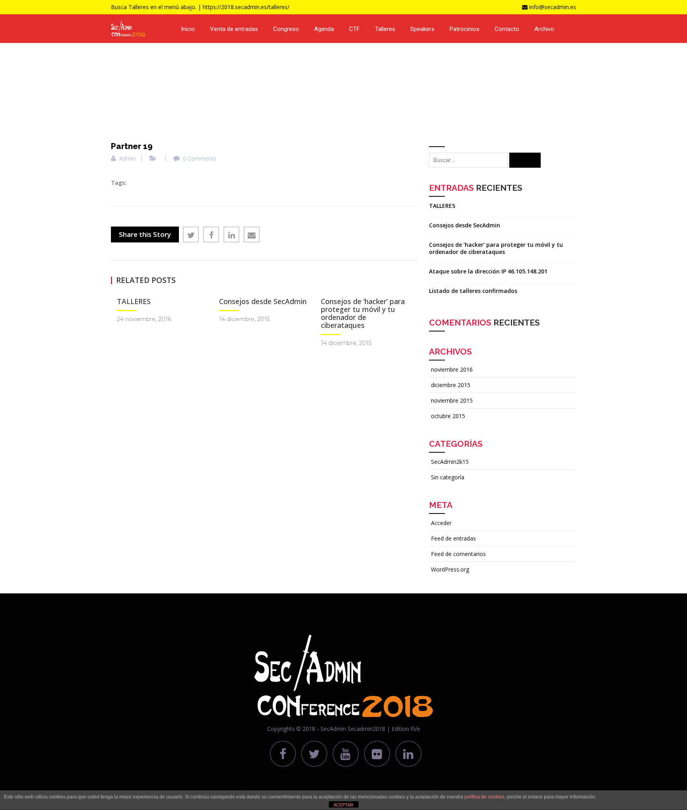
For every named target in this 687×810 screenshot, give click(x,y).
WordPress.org (450, 569)
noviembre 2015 (452, 400)
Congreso (286, 29)
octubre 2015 (448, 416)
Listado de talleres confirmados (473, 291)
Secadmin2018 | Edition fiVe (383, 728)
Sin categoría (447, 477)
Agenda (324, 29)
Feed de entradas (453, 538)
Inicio (188, 29)
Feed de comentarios (458, 554)
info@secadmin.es (552, 7)
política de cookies (484, 797)
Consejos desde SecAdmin (263, 301)
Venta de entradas (234, 29)
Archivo (544, 29)
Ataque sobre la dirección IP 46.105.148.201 (488, 271)
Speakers (422, 29)
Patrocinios (464, 29)
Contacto (507, 29)
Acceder (441, 523)
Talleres (385, 29)
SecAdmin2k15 (450, 461)
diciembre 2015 (450, 385)
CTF (354, 29)
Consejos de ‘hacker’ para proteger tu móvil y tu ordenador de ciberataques (363, 313)
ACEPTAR (343, 804)
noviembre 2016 (452, 369)
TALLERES (134, 301)
